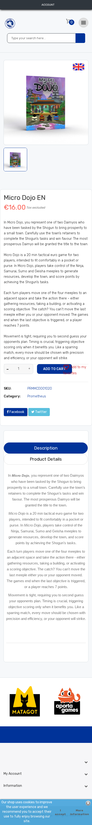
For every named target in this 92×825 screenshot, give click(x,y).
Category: (12, 396)
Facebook (16, 412)
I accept (60, 812)
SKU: (7, 389)
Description (46, 448)
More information (79, 812)
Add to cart (54, 369)
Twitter (40, 412)
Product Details (46, 459)
